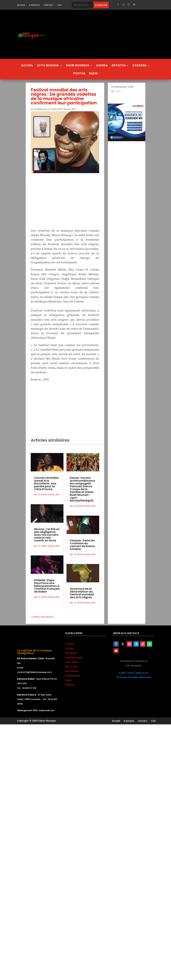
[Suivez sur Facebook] (118, 5)
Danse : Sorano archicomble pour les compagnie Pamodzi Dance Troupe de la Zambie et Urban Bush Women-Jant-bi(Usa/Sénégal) (82, 489)
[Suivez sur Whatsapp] (149, 644)
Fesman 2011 (70, 108)
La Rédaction (40, 108)
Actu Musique (48, 65)
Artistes (119, 65)
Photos (79, 73)
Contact (49, 5)
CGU (59, 5)
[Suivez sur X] (123, 5)
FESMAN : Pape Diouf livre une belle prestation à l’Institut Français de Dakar (47, 586)
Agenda (102, 65)
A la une (69, 648)
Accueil (21, 5)
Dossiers (140, 65)
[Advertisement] (112, 34)
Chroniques (71, 653)
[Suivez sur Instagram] (129, 5)
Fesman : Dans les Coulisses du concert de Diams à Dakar (82, 545)
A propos (34, 5)
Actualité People (73, 657)
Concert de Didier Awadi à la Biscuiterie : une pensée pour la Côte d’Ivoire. (46, 483)
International (71, 671)
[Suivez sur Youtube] (134, 5)
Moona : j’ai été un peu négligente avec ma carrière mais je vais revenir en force (47, 534)
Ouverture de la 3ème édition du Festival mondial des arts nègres (82, 593)
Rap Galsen (71, 666)
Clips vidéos (71, 662)
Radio (93, 73)
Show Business (77, 65)
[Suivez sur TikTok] (142, 644)
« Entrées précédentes (42, 616)
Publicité (69, 684)
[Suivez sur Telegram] (136, 644)
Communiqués (72, 675)
